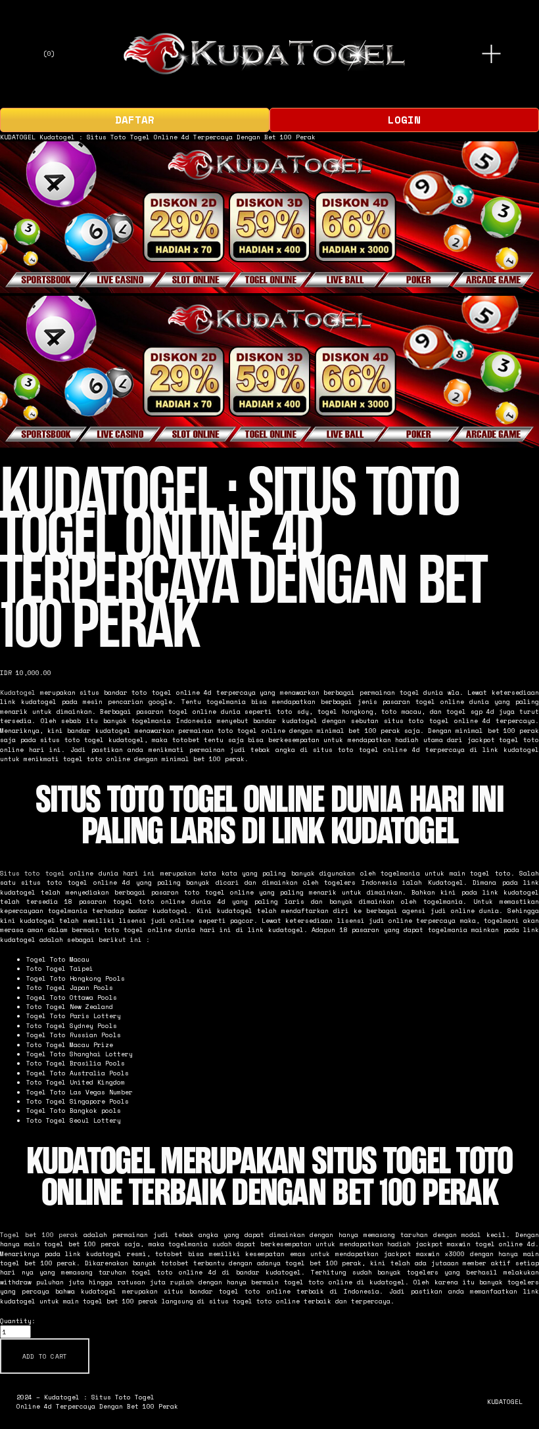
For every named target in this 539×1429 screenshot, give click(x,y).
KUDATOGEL (17, 136)
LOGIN (404, 120)
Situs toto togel (32, 873)
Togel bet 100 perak (39, 1234)
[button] (44, 1356)
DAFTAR (134, 120)
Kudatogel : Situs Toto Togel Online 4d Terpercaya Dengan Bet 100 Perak (177, 136)
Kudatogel (17, 692)
